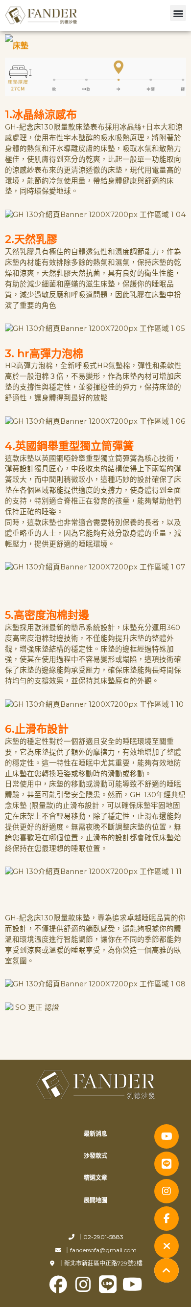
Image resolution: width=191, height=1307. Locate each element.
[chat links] (166, 1246)
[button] (178, 13)
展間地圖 (95, 1200)
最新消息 (95, 1133)
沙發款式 (95, 1155)
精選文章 (95, 1177)
